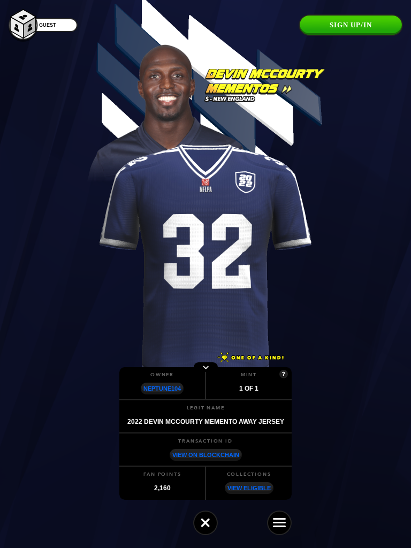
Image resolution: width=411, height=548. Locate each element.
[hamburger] (279, 523)
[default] (205, 523)
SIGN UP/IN (351, 25)
